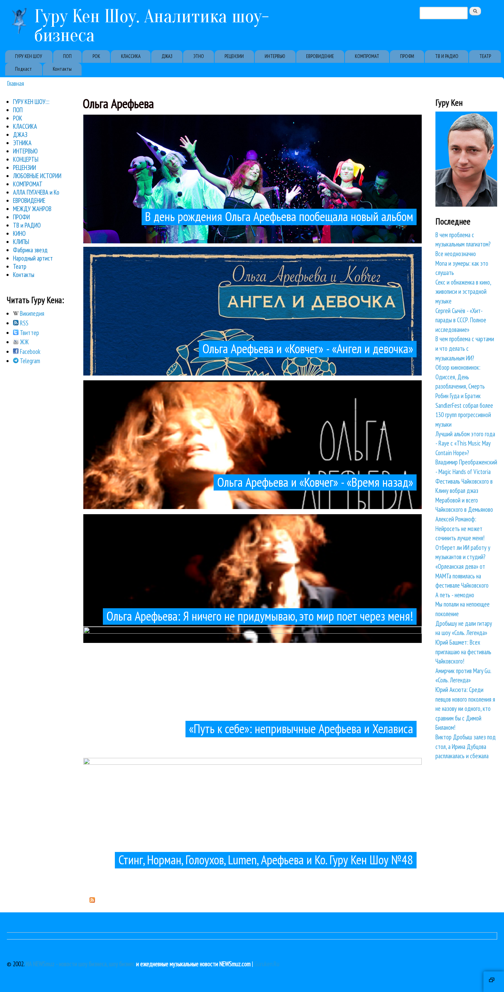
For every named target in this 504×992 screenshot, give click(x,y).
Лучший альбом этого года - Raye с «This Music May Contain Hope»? (465, 443)
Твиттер (29, 332)
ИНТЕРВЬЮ (275, 56)
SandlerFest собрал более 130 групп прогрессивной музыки (464, 414)
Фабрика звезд (30, 250)
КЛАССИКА (131, 56)
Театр (19, 266)
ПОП (67, 56)
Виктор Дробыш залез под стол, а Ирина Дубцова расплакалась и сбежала (465, 746)
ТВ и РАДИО (27, 225)
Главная (15, 83)
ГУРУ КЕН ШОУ (28, 56)
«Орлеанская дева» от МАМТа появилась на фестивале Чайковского (462, 575)
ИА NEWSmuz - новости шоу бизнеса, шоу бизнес (80, 964)
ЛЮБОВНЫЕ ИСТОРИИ (37, 176)
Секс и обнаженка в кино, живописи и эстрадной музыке (463, 291)
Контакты (62, 69)
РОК (96, 56)
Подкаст (23, 69)
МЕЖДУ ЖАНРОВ (32, 209)
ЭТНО (198, 56)
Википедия (31, 313)
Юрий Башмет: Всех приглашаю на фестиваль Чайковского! (463, 651)
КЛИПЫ (21, 242)
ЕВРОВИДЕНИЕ (320, 56)
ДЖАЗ (166, 56)
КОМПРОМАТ (367, 56)
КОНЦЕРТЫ (25, 159)
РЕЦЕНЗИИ (234, 56)
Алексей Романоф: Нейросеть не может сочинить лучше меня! (459, 528)
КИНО (19, 233)
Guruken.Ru (266, 964)
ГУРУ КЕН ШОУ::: (31, 101)
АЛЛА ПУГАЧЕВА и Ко (36, 192)
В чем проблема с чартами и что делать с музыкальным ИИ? (464, 348)
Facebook (29, 351)
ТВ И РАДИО (446, 56)
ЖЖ (24, 342)
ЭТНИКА (22, 143)
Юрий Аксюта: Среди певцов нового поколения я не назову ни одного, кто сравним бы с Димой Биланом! (465, 708)
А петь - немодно (454, 595)
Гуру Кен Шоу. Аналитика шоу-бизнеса (151, 25)
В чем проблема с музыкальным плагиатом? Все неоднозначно (463, 244)
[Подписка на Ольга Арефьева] (92, 900)
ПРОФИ (407, 56)
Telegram (29, 361)
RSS (23, 323)
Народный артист (33, 258)
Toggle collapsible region (493, 981)
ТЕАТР (485, 56)
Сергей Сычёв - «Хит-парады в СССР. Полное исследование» (460, 320)
